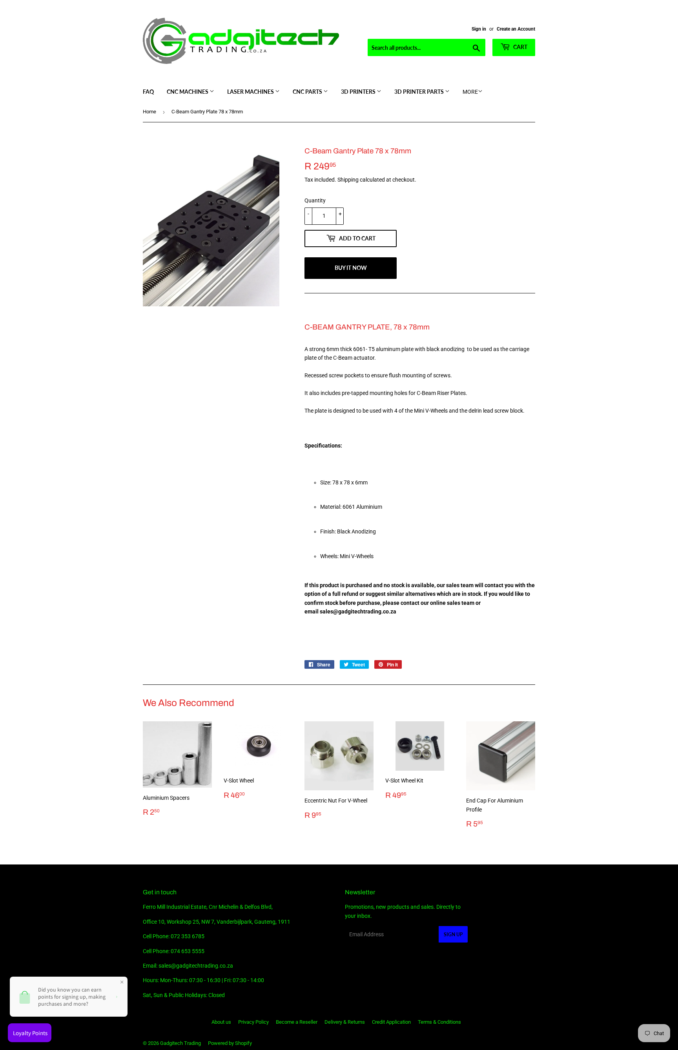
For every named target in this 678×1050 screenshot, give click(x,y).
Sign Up (453, 934)
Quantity (315, 200)
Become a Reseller (296, 1022)
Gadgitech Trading (180, 1043)
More (470, 92)
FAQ (148, 91)
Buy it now (351, 267)
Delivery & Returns (344, 1022)
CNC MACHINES (188, 91)
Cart (519, 47)
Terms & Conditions (439, 1022)
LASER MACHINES (251, 91)
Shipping (348, 180)
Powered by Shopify (230, 1043)
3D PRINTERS (359, 91)
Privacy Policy (253, 1022)
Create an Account (516, 29)
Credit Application (391, 1022)
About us (221, 1022)
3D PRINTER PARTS (419, 91)
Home (149, 112)
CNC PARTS (308, 91)
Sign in (479, 29)
